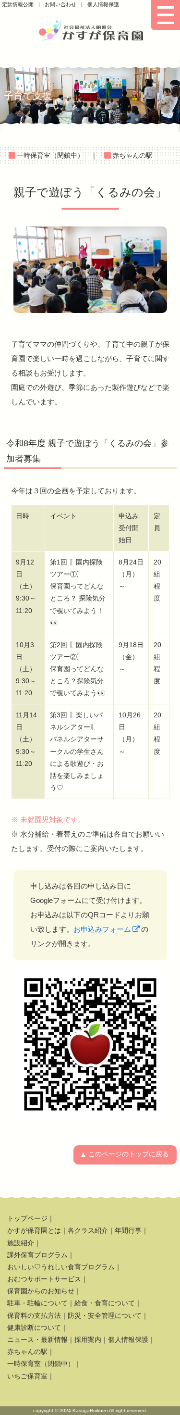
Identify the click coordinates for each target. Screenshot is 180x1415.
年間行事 (128, 1230)
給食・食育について (104, 1303)
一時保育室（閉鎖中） (50, 155)
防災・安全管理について (105, 1315)
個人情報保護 (103, 4)
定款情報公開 (18, 4)
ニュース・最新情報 (37, 1339)
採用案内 (87, 1339)
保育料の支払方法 (34, 1315)
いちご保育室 (27, 1376)
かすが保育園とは (34, 1230)
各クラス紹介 (88, 1230)
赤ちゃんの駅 (132, 155)
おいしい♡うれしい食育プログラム (61, 1267)
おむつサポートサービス (44, 1279)
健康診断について (34, 1327)
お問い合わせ (60, 4)
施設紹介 (20, 1243)
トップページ (27, 1218)
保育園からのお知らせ (40, 1291)
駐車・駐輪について (37, 1303)
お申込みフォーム (102, 929)
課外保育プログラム (37, 1255)
